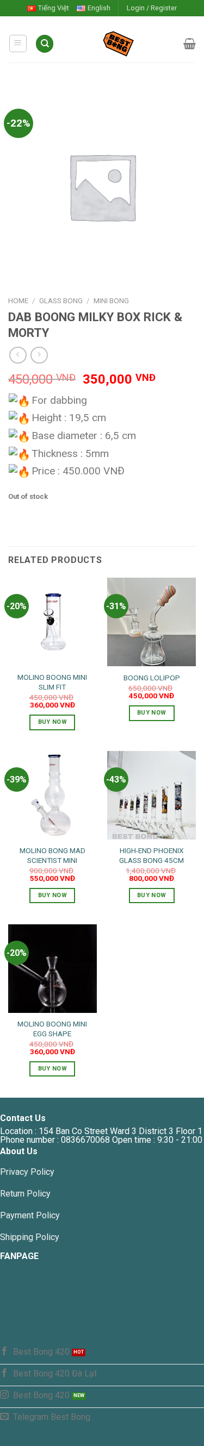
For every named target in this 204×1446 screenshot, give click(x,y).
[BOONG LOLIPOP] (151, 622)
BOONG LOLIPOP (151, 677)
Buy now (52, 721)
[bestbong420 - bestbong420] (119, 43)
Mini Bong (111, 300)
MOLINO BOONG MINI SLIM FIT (52, 682)
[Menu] (18, 43)
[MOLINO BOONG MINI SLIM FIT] (52, 622)
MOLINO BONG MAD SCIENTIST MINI (52, 855)
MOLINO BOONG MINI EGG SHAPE (52, 1028)
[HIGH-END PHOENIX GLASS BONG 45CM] (151, 795)
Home (18, 300)
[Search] (44, 44)
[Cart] (189, 43)
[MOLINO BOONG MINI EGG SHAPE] (52, 968)
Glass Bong (61, 300)
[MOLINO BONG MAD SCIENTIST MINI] (52, 795)
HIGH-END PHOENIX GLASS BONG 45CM (151, 855)
